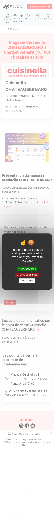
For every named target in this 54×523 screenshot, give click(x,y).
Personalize (27, 280)
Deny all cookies (28, 275)
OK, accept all (28, 269)
